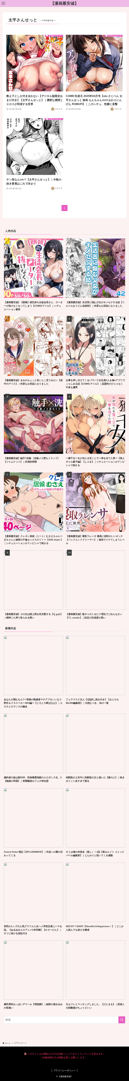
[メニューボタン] (3, 3)
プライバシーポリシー (64, 1070)
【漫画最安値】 (64, 3)
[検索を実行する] (121, 1019)
